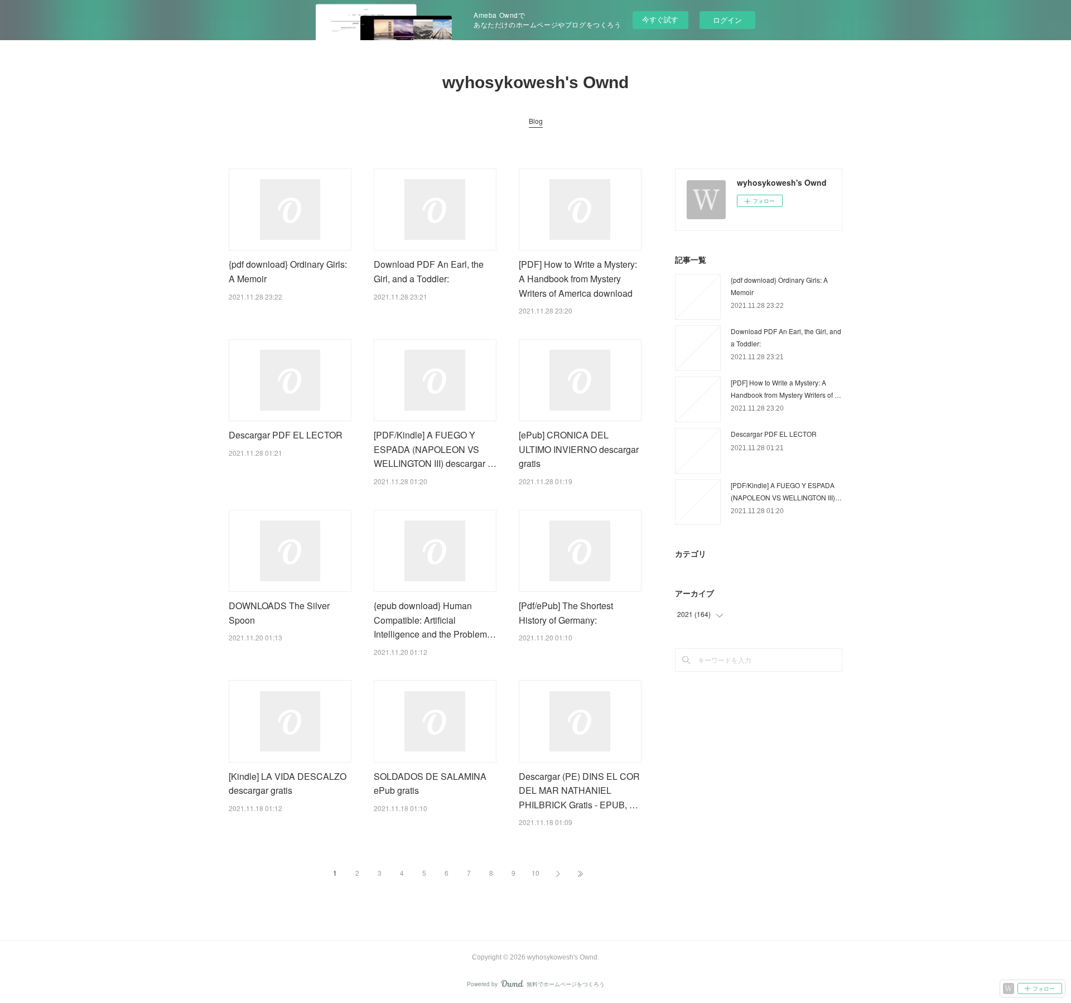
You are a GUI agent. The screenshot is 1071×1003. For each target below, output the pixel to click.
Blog (536, 121)
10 (535, 872)
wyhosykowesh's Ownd (535, 82)
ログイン (727, 20)
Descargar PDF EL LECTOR (285, 434)
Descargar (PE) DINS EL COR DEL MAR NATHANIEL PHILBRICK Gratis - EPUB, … (579, 790)
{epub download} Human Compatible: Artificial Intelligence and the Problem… (435, 619)
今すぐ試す (660, 19)
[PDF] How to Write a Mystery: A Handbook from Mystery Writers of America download (578, 278)
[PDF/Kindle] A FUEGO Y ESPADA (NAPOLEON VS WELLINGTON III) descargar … (435, 449)
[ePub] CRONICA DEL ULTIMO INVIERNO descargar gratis (579, 449)
